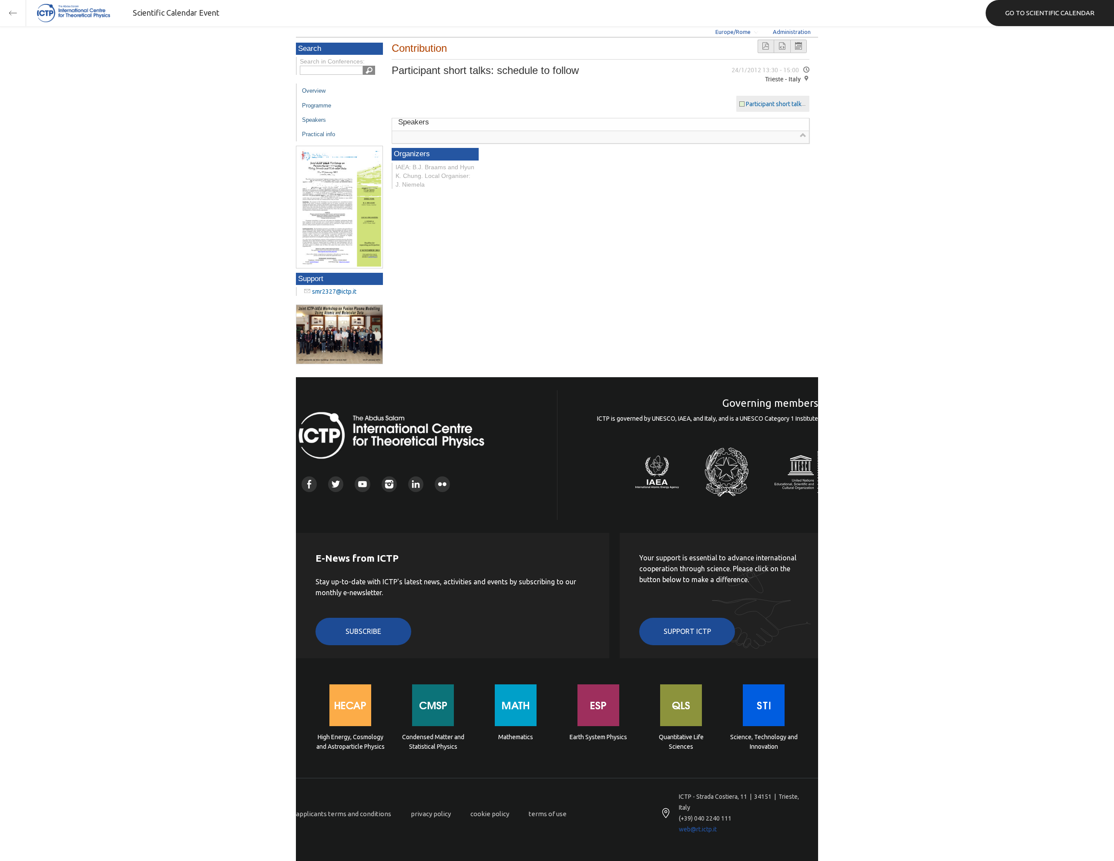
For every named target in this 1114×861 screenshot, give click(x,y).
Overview (313, 90)
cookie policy (489, 813)
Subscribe (363, 631)
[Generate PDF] (766, 46)
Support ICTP (687, 631)
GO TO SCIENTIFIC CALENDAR (1049, 13)
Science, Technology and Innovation (764, 742)
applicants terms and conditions (343, 813)
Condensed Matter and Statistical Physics (433, 742)
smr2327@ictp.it (334, 291)
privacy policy (431, 813)
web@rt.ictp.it (698, 829)
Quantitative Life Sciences (681, 742)
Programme (316, 105)
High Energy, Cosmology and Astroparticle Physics (350, 742)
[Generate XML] (782, 46)
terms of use (548, 813)
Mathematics (515, 737)
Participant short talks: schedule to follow (802, 104)
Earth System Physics (598, 737)
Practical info (318, 134)
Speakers (314, 120)
